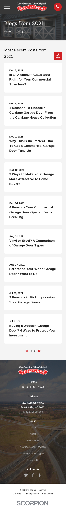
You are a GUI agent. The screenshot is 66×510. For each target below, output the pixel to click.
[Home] (32, 7)
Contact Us (33, 460)
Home (33, 427)
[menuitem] (17, 494)
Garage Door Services (33, 446)
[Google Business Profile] (26, 475)
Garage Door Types (33, 453)
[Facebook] (33, 475)
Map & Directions (33, 411)
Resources (33, 440)
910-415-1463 (33, 387)
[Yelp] (40, 475)
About (33, 433)
